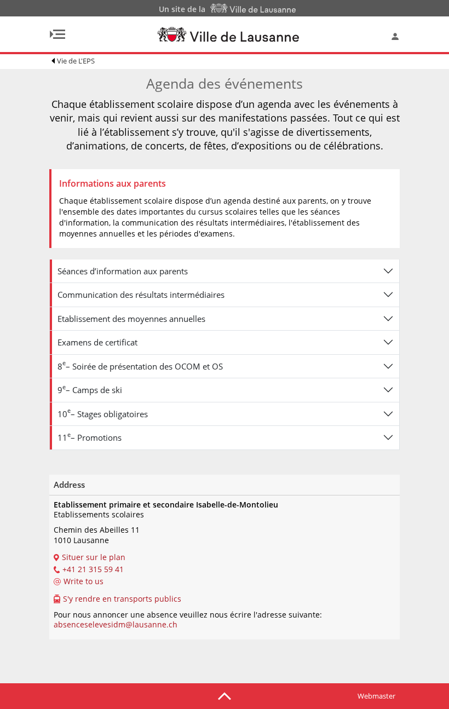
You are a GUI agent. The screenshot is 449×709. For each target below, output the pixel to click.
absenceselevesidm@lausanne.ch (115, 624)
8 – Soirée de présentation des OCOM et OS (140, 365)
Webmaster (376, 696)
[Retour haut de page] (224, 695)
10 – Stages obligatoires (102, 412)
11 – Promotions (89, 436)
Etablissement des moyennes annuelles (131, 318)
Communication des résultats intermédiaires (141, 294)
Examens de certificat (97, 342)
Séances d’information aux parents (122, 271)
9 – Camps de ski (89, 389)
